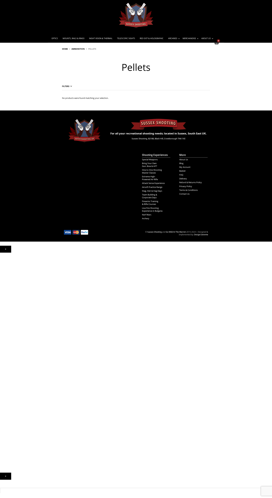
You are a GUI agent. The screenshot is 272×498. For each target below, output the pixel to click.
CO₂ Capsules (6, 364)
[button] (5, 249)
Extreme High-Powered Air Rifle (150, 178)
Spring (3, 294)
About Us (206, 38)
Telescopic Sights (126, 38)
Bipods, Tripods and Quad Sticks (14, 406)
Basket (182, 170)
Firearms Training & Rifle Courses (150, 203)
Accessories (5, 352)
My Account (184, 167)
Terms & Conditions (188, 190)
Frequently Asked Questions (12, 453)
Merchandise (189, 38)
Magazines (5, 397)
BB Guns (4, 316)
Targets (3, 385)
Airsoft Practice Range (152, 187)
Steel (2, 376)
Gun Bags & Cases (8, 401)
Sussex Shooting (154, 232)
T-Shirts (3, 423)
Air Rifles (4, 282)
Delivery (183, 178)
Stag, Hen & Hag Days (152, 190)
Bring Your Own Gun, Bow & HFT (149, 165)
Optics (54, 38)
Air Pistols (4, 299)
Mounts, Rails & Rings (74, 38)
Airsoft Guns (5, 328)
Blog (181, 163)
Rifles (2, 323)
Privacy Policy (185, 186)
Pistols (3, 319)
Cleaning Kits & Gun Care (11, 392)
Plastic (3, 371)
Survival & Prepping (8, 410)
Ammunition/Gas (7, 356)
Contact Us (184, 193)
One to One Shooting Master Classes (152, 171)
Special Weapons (150, 159)
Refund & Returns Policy (190, 182)
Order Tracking (6, 448)
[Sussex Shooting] (84, 129)
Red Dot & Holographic (151, 38)
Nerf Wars (146, 214)
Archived (172, 38)
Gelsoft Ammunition (8, 359)
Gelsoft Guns (5, 340)
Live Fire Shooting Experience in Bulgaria (152, 209)
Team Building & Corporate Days (149, 196)
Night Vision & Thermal (100, 38)
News (2, 430)
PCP (1, 290)
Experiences (5, 439)
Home (65, 49)
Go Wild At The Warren (176, 232)
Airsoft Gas (5, 380)
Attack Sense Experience (153, 183)
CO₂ (1, 285)
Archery (145, 218)
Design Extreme (201, 234)
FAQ (181, 174)
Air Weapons (5, 279)
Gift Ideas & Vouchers (9, 418)
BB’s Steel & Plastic (8, 368)
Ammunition (78, 49)
